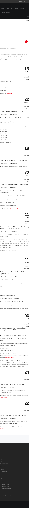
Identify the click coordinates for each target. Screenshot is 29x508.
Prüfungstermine (26, 157)
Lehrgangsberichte (26, 381)
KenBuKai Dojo (4, 51)
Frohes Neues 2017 (6, 81)
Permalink (27, 21)
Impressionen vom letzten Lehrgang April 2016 (14, 384)
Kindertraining (26, 268)
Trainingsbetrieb (26, 77)
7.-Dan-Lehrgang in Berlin (5, 461)
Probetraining (3, 473)
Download (2, 428)
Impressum (3, 475)
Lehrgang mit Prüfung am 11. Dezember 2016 (14, 160)
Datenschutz (3, 478)
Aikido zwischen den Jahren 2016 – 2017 (12, 111)
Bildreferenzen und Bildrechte (6, 476)
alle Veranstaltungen (4, 463)
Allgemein (27, 20)
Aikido (2, 469)
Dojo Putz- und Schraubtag (8, 48)
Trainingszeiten (9, 93)
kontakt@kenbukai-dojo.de (23, 1)
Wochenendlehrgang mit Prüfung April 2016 (13, 415)
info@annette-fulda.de (9, 357)
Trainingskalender (3, 397)
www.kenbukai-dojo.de (6, 493)
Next (27, 439)
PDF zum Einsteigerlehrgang (15, 208)
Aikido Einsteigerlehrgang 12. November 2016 (14, 184)
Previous (3, 439)
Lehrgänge (27, 181)
